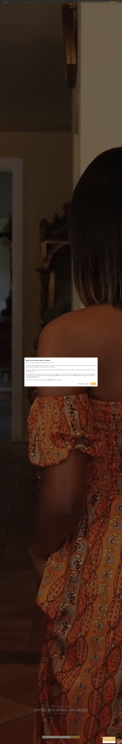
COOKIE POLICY (51, 379)
